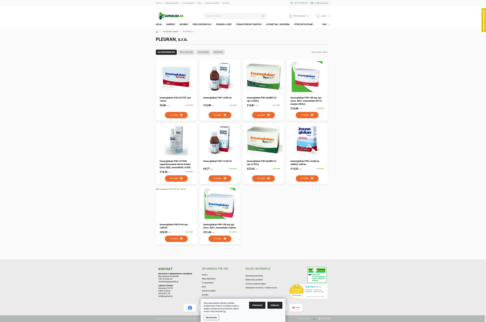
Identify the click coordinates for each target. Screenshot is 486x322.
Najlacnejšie (186, 52)
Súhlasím (275, 305)
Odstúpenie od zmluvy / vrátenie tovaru (261, 288)
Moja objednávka (172, 3)
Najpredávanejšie (166, 52)
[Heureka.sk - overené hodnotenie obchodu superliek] (308, 291)
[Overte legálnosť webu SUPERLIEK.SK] (316, 275)
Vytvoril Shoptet (304, 319)
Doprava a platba (212, 3)
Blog (200, 3)
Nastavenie (211, 317)
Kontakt (226, 3)
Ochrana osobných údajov (256, 284)
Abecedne (218, 52)
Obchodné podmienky (254, 276)
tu (225, 311)
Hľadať (263, 16)
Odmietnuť (257, 305)
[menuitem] (160, 24)
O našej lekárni (188, 3)
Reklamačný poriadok (254, 280)
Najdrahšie (203, 52)
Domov (158, 3)
